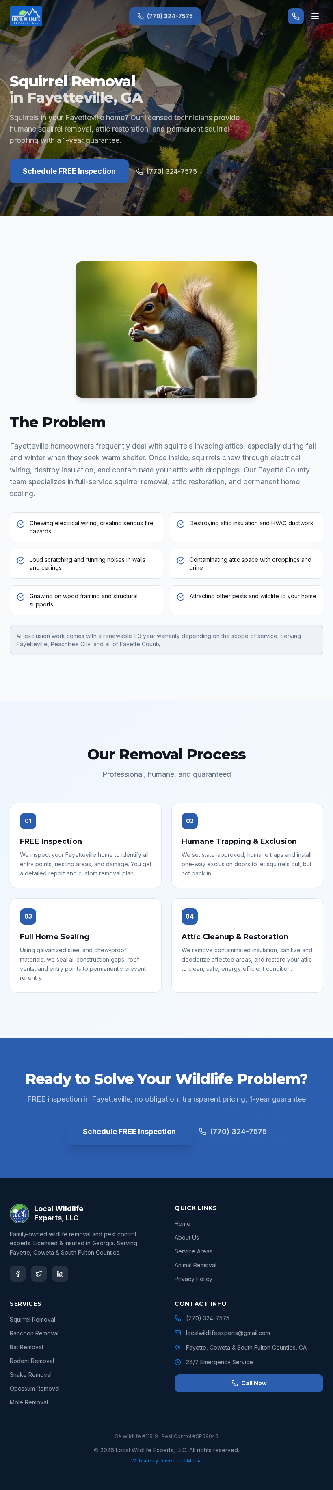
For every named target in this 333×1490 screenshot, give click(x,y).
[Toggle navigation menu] (315, 16)
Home (182, 1223)
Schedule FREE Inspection (69, 171)
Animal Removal (195, 1264)
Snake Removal (31, 1374)
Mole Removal (29, 1402)
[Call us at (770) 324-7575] (296, 16)
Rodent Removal (32, 1360)
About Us (187, 1237)
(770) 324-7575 (170, 16)
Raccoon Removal (34, 1333)
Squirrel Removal (32, 1319)
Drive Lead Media (181, 1461)
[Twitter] (39, 1274)
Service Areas (193, 1251)
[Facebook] (18, 1274)
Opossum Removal (35, 1388)
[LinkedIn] (60, 1274)
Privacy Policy (193, 1278)
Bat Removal (26, 1346)
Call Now (254, 1383)
